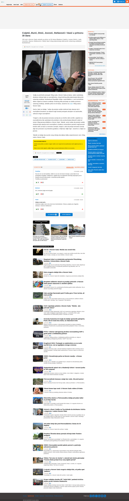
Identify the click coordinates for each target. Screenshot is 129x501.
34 (50, 360)
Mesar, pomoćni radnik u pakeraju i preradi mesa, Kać (96, 146)
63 (50, 413)
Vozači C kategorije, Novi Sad (95, 167)
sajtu (71, 103)
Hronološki (70, 167)
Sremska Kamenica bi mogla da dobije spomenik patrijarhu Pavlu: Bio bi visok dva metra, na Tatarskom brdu (64, 319)
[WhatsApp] (26, 115)
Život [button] (55, 4)
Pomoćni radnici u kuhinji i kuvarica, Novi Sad (96, 156)
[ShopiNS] (127, 1)
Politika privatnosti (58, 495)
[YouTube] (102, 495)
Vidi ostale (102, 134)
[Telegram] (30, 115)
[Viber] (23, 115)
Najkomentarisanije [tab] (93, 100)
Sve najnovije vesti (100, 65)
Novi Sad (27, 100)
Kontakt (37, 495)
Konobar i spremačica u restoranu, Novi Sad (96, 164)
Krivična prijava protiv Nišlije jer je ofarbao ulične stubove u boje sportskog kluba (97, 38)
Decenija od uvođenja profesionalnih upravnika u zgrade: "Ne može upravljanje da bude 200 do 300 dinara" (41, 238)
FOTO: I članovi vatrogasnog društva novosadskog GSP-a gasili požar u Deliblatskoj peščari (64, 332)
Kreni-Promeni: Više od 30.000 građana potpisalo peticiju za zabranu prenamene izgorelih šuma (59, 238)
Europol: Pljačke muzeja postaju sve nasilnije (96, 34)
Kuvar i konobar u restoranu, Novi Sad (96, 160)
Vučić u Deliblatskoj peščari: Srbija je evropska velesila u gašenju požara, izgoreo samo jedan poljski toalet (96, 93)
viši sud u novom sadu (39, 159)
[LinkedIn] (99, 495)
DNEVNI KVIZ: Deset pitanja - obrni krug (96, 63)
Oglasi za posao (92, 138)
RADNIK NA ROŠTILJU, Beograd (95, 149)
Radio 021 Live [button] (29, 4)
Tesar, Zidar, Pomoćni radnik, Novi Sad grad (96, 170)
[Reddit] (30, 111)
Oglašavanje (31, 495)
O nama (25, 495)
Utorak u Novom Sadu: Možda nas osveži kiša (59, 249)
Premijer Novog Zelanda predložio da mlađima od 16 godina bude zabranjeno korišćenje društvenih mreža (97, 44)
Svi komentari (52, 214)
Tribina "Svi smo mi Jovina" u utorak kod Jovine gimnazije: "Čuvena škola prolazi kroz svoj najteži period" (64, 459)
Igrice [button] (37, 4)
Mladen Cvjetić (52, 159)
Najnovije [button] (9, 4)
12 (50, 381)
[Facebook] (23, 111)
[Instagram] (90, 495)
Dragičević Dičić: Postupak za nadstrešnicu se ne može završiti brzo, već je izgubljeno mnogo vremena (63, 344)
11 (50, 322)
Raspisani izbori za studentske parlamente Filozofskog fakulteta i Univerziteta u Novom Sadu (62, 260)
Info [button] (21, 4)
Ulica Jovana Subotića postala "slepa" (77, 237)
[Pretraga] (114, 1)
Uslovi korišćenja (49, 495)
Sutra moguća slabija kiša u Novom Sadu (58, 272)
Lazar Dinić (62, 159)
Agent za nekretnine (92, 140)
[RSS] (104, 495)
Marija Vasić (71, 159)
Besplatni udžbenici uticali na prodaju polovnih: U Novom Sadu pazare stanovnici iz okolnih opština (63, 282)
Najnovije (90, 31)
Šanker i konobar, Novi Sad (94, 143)
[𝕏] (26, 111)
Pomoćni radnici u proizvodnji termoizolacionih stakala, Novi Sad (96, 153)
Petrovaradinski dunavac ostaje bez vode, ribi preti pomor (64, 379)
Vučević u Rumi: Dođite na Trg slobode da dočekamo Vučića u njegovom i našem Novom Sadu (64, 410)
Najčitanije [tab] (101, 100)
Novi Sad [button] (16, 4)
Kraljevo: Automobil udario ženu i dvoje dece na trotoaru (97, 49)
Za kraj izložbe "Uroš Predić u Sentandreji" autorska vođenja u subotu (96, 58)
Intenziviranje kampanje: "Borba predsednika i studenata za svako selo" (97, 53)
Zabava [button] (60, 4)
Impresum (42, 495)
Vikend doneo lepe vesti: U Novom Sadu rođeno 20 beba (63, 388)
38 (50, 309)
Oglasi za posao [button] (47, 4)
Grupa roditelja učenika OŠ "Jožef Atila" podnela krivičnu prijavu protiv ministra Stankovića (63, 480)
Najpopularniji (79, 167)
